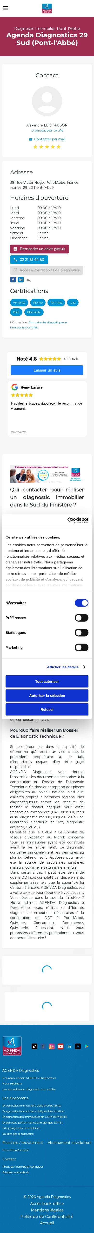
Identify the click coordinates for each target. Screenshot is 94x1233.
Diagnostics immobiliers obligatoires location (33, 1111)
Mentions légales (47, 1210)
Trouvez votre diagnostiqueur (22, 1166)
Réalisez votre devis (15, 1172)
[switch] (81, 618)
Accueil (47, 1223)
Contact (9, 1159)
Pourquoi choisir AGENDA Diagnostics (29, 1078)
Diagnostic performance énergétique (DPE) (32, 1122)
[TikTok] (34, 1046)
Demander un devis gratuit (42, 249)
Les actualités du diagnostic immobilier (29, 1089)
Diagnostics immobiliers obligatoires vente (31, 1105)
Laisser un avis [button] (47, 370)
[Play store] (86, 1046)
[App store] (78, 1046)
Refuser (47, 709)
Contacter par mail (49, 139)
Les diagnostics (15, 1098)
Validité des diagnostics (18, 1134)
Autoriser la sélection (47, 695)
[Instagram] (52, 1046)
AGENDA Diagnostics (20, 1070)
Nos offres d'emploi (15, 1150)
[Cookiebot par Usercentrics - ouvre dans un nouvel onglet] (67, 520)
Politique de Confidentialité (47, 1216)
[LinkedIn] (69, 1046)
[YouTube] (60, 1046)
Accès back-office (47, 1203)
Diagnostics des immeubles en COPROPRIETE (34, 1116)
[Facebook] (43, 1046)
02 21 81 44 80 (32, 260)
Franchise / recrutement (22, 1143)
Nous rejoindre (12, 1083)
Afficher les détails (63, 667)
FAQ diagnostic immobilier (21, 1128)
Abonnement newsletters (69, 1143)
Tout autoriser (47, 681)
